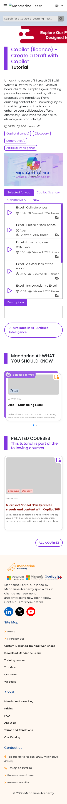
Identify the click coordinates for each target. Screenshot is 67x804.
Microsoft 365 (15, 638)
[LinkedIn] (8, 611)
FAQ (7, 715)
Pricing (9, 708)
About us (10, 722)
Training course (14, 660)
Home (11, 631)
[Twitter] (19, 611)
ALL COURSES (49, 542)
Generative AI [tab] (17, 199)
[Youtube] (30, 611)
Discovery (42, 133)
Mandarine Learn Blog (19, 701)
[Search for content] (61, 18)
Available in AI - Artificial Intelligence (29, 330)
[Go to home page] (26, 6)
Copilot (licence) (17, 133)
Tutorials (10, 667)
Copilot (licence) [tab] (48, 192)
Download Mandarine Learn (22, 653)
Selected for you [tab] (19, 192)
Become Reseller (18, 782)
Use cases (10, 674)
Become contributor (20, 775)
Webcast (10, 681)
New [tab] (36, 199)
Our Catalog (12, 737)
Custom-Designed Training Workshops (29, 645)
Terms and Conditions (18, 730)
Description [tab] (15, 302)
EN (57, 5)
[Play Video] (33, 169)
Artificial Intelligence (21, 148)
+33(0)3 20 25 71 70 (20, 768)
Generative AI (15, 140)
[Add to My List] (56, 377)
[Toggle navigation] (5, 5)
